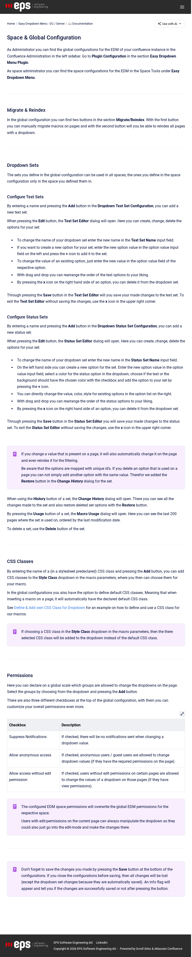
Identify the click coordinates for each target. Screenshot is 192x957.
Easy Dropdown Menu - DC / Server (41, 23)
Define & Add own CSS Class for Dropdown (49, 607)
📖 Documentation (80, 23)
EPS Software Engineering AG (73, 942)
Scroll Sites (143, 948)
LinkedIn (101, 942)
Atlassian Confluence (168, 948)
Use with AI (169, 24)
